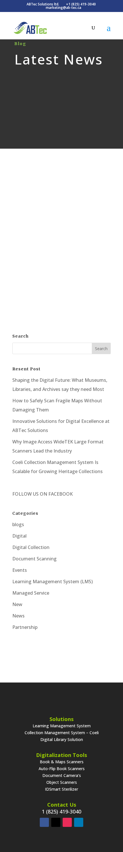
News (18, 616)
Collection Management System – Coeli (62, 732)
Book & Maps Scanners (62, 761)
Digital (76, 228)
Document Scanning (34, 559)
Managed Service (30, 593)
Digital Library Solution (61, 739)
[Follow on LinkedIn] (78, 822)
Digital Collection (30, 547)
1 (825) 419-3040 (61, 811)
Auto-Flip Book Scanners (62, 768)
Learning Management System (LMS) (52, 581)
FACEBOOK (60, 494)
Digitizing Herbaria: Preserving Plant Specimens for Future (61, 212)
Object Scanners (61, 782)
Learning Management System (62, 725)
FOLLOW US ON (29, 494)
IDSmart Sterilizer (61, 789)
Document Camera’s (61, 775)
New (17, 604)
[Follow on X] (55, 822)
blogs (18, 524)
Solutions (61, 719)
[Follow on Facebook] (44, 822)
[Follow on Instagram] (67, 822)
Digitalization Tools (61, 755)
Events (19, 570)
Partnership (24, 627)
